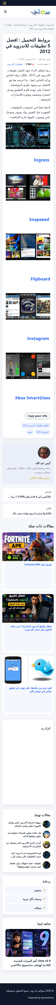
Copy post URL (38, 416)
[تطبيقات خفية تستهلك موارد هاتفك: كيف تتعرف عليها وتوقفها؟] (46, 865)
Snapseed (39, 219)
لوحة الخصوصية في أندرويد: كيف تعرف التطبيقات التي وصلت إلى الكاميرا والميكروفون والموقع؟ (26, 856)
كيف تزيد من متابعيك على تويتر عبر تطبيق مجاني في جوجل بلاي (30, 689)
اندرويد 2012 (43, 431)
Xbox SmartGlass (32, 398)
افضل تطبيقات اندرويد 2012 (36, 425)
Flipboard (40, 279)
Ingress (41, 160)
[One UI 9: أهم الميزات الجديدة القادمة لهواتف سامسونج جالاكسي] (28, 943)
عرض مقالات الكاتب (39, 478)
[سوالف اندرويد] (40, 11)
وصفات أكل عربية (32, 899)
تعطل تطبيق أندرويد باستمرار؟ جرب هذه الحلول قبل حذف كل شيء (31, 627)
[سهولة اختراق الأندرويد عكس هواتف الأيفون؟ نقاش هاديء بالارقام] (46, 824)
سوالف (37, 907)
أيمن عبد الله (42, 463)
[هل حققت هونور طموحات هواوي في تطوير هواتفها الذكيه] (46, 834)
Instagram (38, 338)
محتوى (37, 890)
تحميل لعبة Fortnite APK (38, 564)
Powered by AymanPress (41, 997)
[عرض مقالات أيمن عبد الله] (44, 452)
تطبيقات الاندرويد (36, 24)
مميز (30, 431)
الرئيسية (50, 24)
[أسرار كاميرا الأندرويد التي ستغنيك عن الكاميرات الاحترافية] (46, 845)
